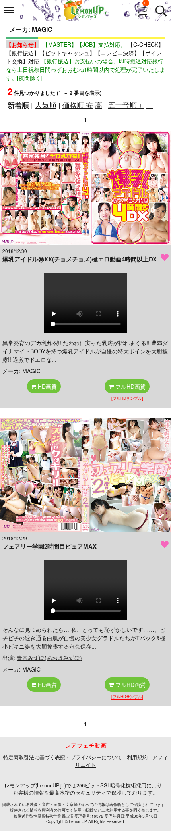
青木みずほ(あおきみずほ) (49, 658)
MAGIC (31, 371)
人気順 (45, 105)
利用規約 (137, 757)
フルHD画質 (130, 386)
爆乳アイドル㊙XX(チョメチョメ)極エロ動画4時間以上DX (79, 259)
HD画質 (46, 386)
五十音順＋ (126, 105)
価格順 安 (77, 105)
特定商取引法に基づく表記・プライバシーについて (62, 757)
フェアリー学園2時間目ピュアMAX (49, 546)
